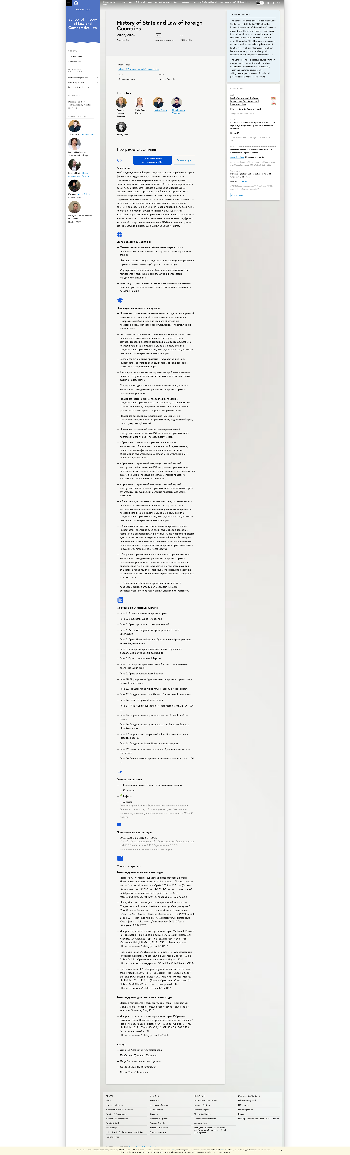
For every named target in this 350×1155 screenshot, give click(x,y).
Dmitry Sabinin (84, 194)
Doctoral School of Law (78, 87)
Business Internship (158, 1132)
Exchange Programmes (159, 1118)
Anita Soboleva (237, 157)
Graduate (154, 1114)
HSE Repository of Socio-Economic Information (258, 1118)
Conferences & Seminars (205, 1118)
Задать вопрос (184, 160)
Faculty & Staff (112, 1123)
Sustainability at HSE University (119, 1109)
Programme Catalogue (160, 1105)
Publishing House (245, 1109)
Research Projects (201, 1109)
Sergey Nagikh (88, 134)
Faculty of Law (83, 9)
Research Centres (202, 1105)
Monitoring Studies (202, 1114)
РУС (258, 3)
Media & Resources (249, 1096)
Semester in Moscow (159, 1127)
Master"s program (76, 82)
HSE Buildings (111, 1127)
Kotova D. (246, 181)
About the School (76, 56)
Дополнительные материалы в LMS (152, 160)
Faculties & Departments (116, 1114)
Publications (237, 88)
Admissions (154, 1100)
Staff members (74, 61)
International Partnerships (117, 1118)
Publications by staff (247, 1100)
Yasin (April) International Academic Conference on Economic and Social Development (210, 1130)
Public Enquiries (112, 1136)
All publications (237, 195)
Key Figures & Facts (114, 1105)
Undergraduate (156, 1109)
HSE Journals (243, 1105)
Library (241, 1114)
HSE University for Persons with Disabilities (124, 1132)
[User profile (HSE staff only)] (273, 3)
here (174, 1150)
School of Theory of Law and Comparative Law (82, 23)
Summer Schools (157, 1123)
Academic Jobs (200, 1123)
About (109, 1096)
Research (199, 1096)
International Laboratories (205, 1100)
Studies (154, 1096)
